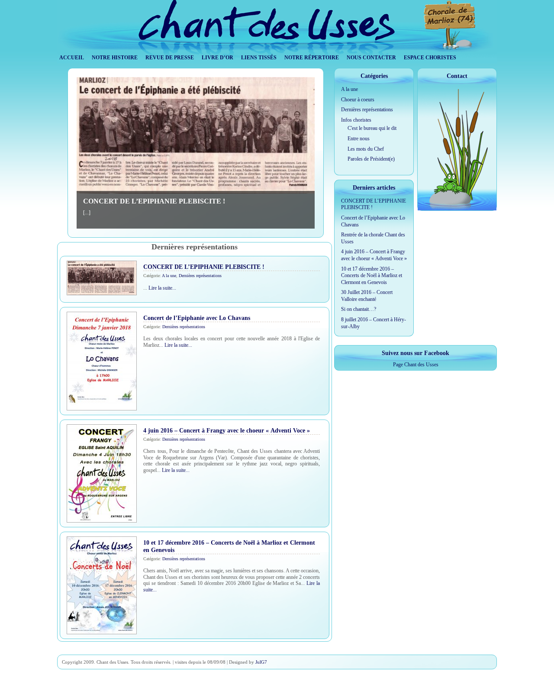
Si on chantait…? (358, 309)
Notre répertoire (311, 58)
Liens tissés (259, 58)
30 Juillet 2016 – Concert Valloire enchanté (367, 295)
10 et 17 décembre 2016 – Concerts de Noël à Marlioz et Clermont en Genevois (371, 275)
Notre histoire (115, 58)
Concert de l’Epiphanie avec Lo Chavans (196, 317)
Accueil (71, 58)
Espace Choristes (430, 58)
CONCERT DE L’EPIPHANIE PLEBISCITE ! (154, 201)
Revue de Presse (169, 58)
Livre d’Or (217, 58)
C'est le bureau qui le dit (372, 128)
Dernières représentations (200, 275)
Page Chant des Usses (415, 365)
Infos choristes (356, 120)
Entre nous (359, 139)
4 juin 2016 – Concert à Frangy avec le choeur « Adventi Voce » (226, 430)
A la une (169, 275)
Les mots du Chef (366, 149)
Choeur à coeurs (357, 100)
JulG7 (261, 662)
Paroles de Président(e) (371, 159)
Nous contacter (371, 58)
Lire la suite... (162, 288)
